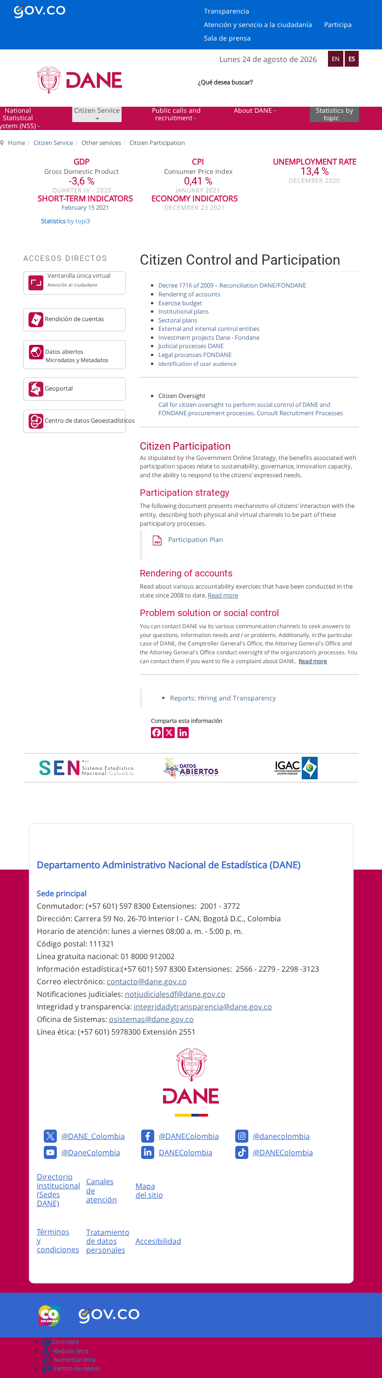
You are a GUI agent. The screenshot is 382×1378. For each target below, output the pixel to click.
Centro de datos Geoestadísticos (84, 420)
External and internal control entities (208, 328)
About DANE (253, 111)
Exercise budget (180, 303)
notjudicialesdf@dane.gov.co (175, 994)
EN (336, 59)
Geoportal (58, 388)
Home (16, 142)
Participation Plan (193, 539)
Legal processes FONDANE (195, 354)
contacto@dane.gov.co (147, 981)
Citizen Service (97, 111)
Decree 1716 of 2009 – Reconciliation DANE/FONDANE (232, 285)
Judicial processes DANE (191, 346)
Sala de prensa (227, 38)
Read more (313, 661)
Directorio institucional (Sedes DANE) (58, 1190)
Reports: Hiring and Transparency (223, 697)
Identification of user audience (197, 364)
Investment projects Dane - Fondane (208, 337)
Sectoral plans (177, 320)
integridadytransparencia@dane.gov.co (203, 1006)
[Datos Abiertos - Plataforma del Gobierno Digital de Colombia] (191, 768)
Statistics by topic (334, 115)
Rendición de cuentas (73, 319)
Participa (338, 24)
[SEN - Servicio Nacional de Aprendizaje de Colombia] (86, 767)
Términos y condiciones (58, 1241)
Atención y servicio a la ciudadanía (258, 24)
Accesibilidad (158, 1241)
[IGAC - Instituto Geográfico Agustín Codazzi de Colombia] (296, 768)
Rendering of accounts (189, 294)
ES (351, 59)
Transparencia (226, 11)
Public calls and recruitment (176, 115)
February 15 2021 (85, 207)
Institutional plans (183, 311)
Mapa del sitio (149, 1190)
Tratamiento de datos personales (108, 1241)
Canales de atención (101, 1190)
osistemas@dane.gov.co (151, 1019)
